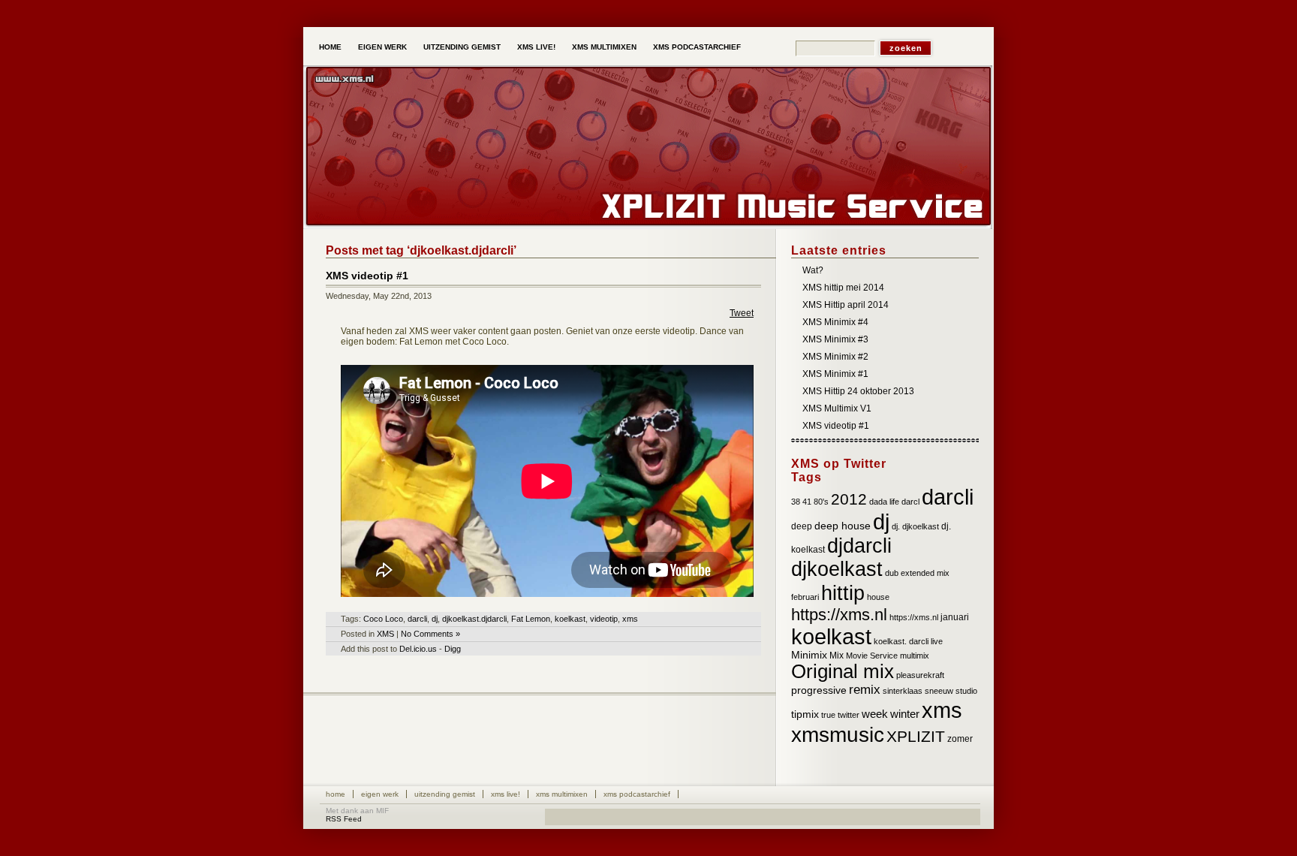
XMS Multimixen (604, 47)
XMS (385, 633)
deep (801, 526)
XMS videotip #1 (367, 276)
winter (904, 714)
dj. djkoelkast (915, 526)
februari (805, 596)
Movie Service (872, 655)
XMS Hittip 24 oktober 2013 (858, 391)
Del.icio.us (418, 648)
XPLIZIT (915, 737)
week (875, 714)
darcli (417, 618)
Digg (452, 648)
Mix (836, 655)
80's (821, 501)
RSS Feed (344, 819)
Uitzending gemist (462, 47)
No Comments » (430, 633)
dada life (884, 501)
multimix (914, 655)
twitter (848, 714)
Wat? (812, 270)
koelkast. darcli (901, 641)
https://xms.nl (839, 614)
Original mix (842, 671)
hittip (843, 592)
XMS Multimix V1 (836, 408)
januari (954, 617)
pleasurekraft (920, 675)
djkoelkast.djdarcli (474, 618)
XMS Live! (536, 47)
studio (966, 690)
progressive (819, 690)
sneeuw (939, 690)
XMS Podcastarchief (697, 47)
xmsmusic (837, 734)
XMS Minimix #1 (835, 374)
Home (330, 47)
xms (630, 618)
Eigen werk (382, 47)
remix (864, 690)
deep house (842, 526)
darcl (910, 501)
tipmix (805, 714)
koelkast (570, 618)
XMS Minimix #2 (835, 356)
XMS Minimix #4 (835, 322)
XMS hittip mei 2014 (843, 287)
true (828, 714)
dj (435, 618)
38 (795, 501)
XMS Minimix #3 (835, 339)
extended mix (925, 572)
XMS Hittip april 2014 (845, 305)
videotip (604, 618)
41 (806, 501)
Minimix (809, 655)
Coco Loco (383, 618)
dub (891, 572)
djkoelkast (837, 569)
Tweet (742, 313)
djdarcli (859, 546)
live (937, 641)
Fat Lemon (530, 618)
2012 (849, 499)
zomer (960, 739)
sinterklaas (902, 690)
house (878, 596)
